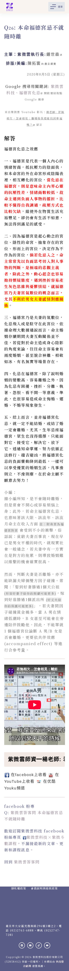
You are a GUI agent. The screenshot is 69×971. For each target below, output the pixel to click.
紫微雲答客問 (26, 862)
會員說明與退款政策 (44, 888)
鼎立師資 (50, 64)
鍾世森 (53, 54)
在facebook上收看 (29, 775)
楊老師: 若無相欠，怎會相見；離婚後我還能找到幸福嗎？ (35, 118)
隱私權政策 (18, 888)
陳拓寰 (34, 63)
